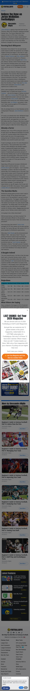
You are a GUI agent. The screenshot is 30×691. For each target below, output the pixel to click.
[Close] (27, 678)
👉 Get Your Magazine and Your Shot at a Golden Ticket (15, 357)
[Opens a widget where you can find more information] (6, 688)
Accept (21, 687)
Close (25, 687)
